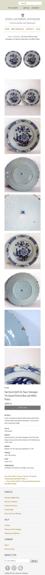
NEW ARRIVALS (17, 29)
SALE (38, 29)
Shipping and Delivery (12, 533)
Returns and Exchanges (13, 529)
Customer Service (11, 505)
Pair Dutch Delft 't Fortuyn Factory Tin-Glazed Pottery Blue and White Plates (20, 477)
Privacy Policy (10, 549)
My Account (13, 8)
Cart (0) (26, 8)
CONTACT (30, 29)
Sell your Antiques (11, 501)
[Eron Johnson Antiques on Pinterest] (14, 570)
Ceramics (16, 36)
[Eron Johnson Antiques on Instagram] (21, 570)
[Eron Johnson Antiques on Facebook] (8, 570)
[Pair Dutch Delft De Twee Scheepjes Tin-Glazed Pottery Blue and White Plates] (23, 59)
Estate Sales (9, 509)
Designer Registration (12, 497)
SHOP (7, 29)
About (7, 545)
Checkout (35, 8)
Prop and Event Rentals (13, 513)
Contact (7, 525)
